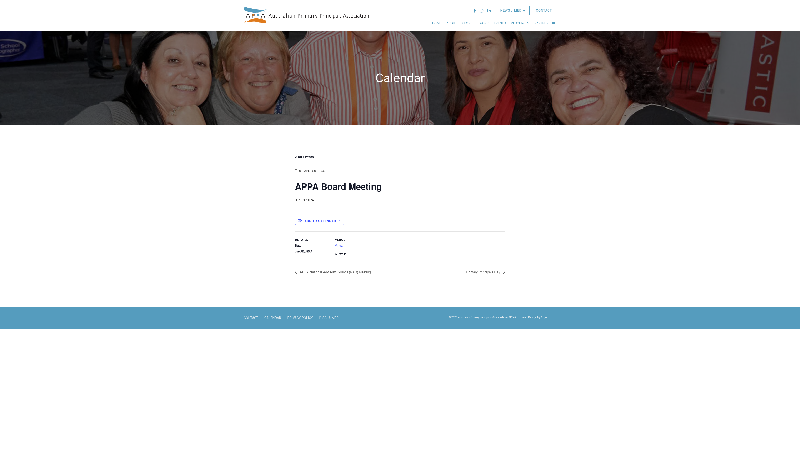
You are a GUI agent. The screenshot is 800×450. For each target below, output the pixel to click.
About (451, 23)
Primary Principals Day (483, 272)
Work (484, 23)
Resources (520, 23)
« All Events (304, 156)
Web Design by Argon (535, 317)
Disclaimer (329, 318)
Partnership (545, 23)
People (468, 23)
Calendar (272, 318)
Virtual (339, 245)
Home (436, 23)
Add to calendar (320, 221)
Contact (544, 10)
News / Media (512, 10)
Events (500, 23)
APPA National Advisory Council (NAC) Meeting (335, 272)
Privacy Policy (300, 318)
